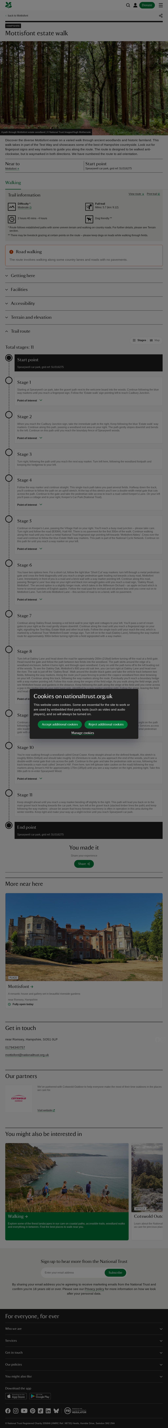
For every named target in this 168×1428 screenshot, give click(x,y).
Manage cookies (82, 733)
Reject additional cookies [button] (106, 724)
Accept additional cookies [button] (60, 724)
